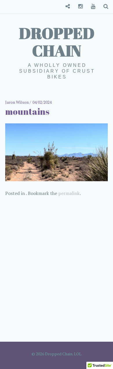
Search (104, 6)
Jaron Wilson (17, 102)
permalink (69, 193)
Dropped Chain (56, 41)
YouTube (91, 6)
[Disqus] (56, 269)
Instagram (78, 6)
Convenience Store (65, 6)
